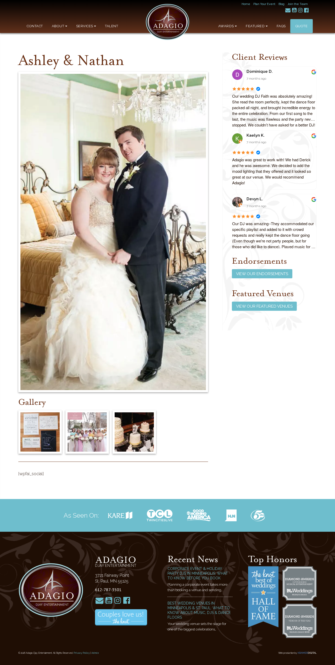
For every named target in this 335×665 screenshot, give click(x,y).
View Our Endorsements (262, 273)
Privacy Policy (82, 653)
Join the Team (298, 4)
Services (84, 26)
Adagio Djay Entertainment (167, 22)
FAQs (281, 26)
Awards (226, 26)
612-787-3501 (108, 589)
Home (246, 4)
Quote (301, 26)
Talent (111, 26)
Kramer (307, 653)
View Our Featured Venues (264, 306)
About (58, 26)
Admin (95, 653)
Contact (35, 26)
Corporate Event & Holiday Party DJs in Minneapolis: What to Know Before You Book (198, 573)
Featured (255, 26)
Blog (281, 4)
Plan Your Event (264, 4)
